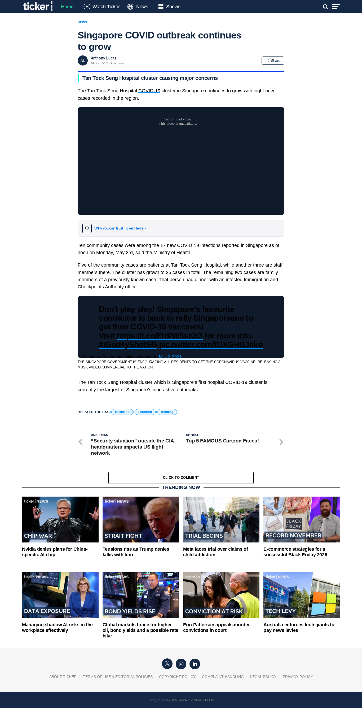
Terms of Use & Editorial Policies (118, 677)
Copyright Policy (177, 677)
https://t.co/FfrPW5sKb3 (160, 335)
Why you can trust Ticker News (120, 228)
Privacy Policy (298, 677)
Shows (173, 6)
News (142, 6)
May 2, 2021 (170, 356)
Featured (145, 412)
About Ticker (63, 677)
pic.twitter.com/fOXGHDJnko (211, 344)
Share (275, 61)
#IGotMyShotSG (128, 344)
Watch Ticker (106, 6)
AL (83, 61)
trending (167, 412)
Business (122, 412)
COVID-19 (149, 90)
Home (67, 6)
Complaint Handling (223, 677)
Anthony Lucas (103, 58)
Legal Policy (263, 677)
